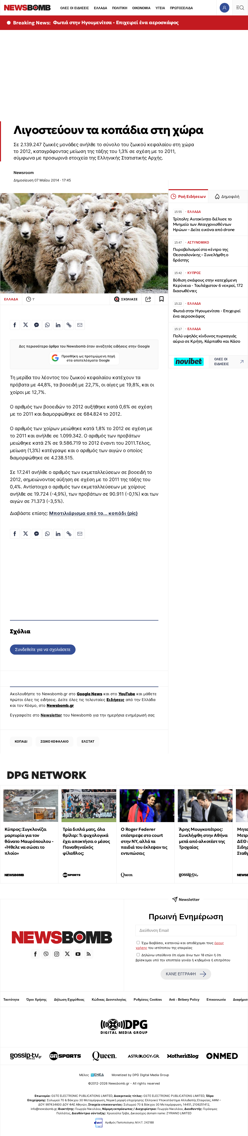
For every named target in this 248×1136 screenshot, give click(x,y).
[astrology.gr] (143, 1056)
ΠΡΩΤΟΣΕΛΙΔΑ (181, 8)
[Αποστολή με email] (80, 325)
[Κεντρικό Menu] (240, 7)
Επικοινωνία (216, 999)
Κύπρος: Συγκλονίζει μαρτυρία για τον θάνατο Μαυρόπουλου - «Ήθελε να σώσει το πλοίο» (29, 841)
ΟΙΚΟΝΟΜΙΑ (141, 8)
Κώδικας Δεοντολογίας (109, 999)
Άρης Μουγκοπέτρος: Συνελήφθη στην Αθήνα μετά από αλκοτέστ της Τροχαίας (203, 838)
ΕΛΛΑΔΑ (100, 8)
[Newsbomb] (62, 938)
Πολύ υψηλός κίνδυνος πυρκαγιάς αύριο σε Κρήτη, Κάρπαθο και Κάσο (206, 338)
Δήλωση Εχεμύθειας (69, 999)
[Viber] (46, 954)
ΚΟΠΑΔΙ (21, 741)
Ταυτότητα (11, 999)
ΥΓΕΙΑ (160, 8)
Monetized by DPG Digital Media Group (140, 1075)
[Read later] (161, 299)
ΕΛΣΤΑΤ (88, 741)
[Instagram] (57, 954)
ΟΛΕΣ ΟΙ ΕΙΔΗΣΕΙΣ (74, 8)
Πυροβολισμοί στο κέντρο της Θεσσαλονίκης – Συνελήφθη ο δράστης (200, 255)
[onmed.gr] (222, 1056)
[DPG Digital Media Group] (124, 1027)
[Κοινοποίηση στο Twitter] (26, 325)
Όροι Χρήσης (36, 999)
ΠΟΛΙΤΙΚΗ (119, 8)
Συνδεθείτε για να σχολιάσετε (42, 649)
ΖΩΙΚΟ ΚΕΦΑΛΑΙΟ (54, 741)
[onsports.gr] (65, 1056)
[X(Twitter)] (67, 954)
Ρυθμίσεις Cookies (148, 999)
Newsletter (51, 715)
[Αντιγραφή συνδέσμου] (148, 299)
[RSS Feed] (88, 954)
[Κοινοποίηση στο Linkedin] (58, 325)
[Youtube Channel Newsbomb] (78, 954)
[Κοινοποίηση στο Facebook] (15, 325)
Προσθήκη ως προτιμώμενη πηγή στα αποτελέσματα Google (88, 358)
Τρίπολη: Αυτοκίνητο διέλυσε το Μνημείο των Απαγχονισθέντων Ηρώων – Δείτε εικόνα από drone (204, 224)
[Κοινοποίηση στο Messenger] (36, 325)
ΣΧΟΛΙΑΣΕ (129, 299)
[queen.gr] (104, 1056)
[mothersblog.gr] (183, 1056)
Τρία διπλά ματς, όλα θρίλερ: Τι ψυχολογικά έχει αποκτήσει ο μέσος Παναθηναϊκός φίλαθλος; (86, 841)
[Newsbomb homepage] (27, 8)
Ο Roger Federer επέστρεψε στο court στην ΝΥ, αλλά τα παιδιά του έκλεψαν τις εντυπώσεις (144, 841)
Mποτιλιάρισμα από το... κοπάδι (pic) (93, 513)
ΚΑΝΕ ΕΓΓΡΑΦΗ (181, 974)
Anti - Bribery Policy (184, 999)
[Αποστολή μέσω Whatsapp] (47, 325)
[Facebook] (35, 954)
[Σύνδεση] (224, 7)
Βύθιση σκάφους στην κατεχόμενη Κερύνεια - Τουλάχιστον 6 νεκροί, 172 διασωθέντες (208, 285)
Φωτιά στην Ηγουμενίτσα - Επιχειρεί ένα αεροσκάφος (115, 22)
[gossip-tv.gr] (26, 1056)
